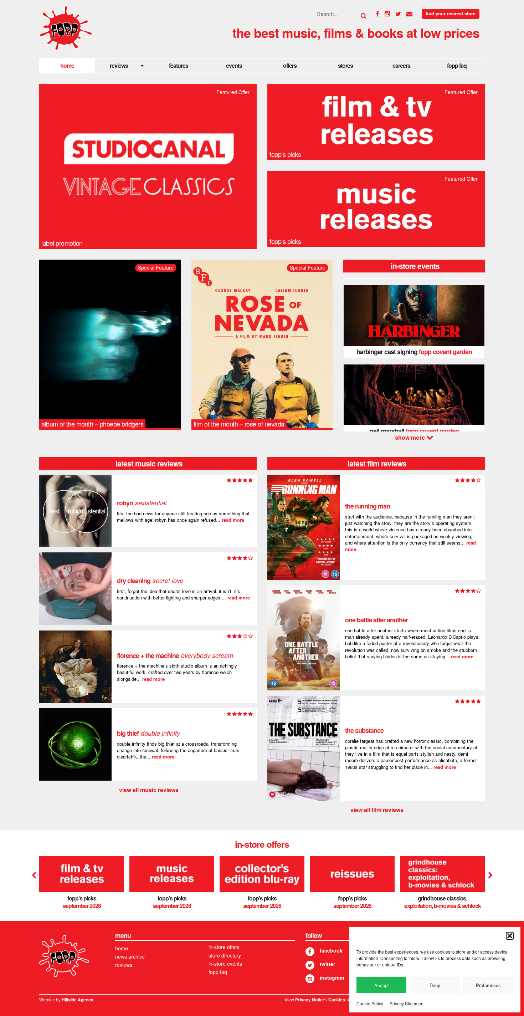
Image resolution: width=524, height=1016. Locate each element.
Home (67, 65)
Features (178, 65)
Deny (435, 985)
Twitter (327, 964)
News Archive (130, 956)
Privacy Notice (310, 1000)
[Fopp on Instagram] (309, 978)
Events (234, 65)
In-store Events (225, 963)
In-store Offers (224, 946)
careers (401, 65)
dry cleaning (150, 580)
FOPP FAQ (457, 65)
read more (233, 519)
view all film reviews (377, 810)
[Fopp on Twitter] (309, 965)
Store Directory (225, 955)
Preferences (488, 985)
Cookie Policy (369, 1003)
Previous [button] (33, 875)
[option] (414, 322)
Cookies (336, 1000)
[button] (509, 935)
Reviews (119, 65)
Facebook (331, 950)
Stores (345, 65)
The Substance (364, 730)
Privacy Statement (407, 1003)
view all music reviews (149, 790)
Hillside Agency (77, 1000)
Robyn (141, 502)
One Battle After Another (376, 619)
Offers (290, 65)
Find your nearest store (451, 13)
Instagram (332, 977)
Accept (381, 985)
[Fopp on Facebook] (309, 951)
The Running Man (367, 506)
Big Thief (148, 733)
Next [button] (414, 438)
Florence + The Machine (175, 655)
